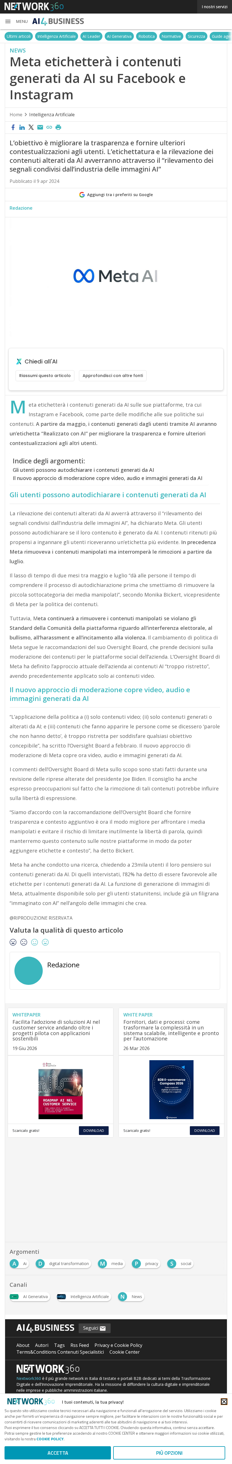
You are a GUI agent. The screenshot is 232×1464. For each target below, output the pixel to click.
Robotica (146, 36)
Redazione (21, 208)
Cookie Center (124, 1352)
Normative (171, 36)
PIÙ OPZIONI (169, 1453)
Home (16, 114)
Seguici (91, 1328)
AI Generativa (119, 36)
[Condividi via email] (40, 127)
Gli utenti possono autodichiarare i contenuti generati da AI (83, 469)
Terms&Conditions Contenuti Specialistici (60, 1352)
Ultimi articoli (19, 36)
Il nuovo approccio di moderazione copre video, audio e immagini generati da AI (108, 478)
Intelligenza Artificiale (56, 36)
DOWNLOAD (93, 1130)
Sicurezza (196, 36)
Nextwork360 (28, 1378)
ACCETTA (58, 1453)
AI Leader (91, 36)
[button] (16, 21)
